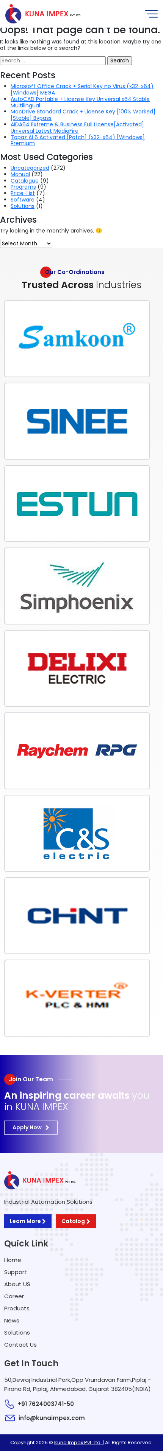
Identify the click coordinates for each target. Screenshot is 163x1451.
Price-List (23, 193)
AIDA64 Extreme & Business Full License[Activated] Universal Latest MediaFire (77, 128)
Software (22, 199)
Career (14, 1296)
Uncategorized (30, 168)
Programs (23, 187)
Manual (20, 174)
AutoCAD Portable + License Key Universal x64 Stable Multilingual (80, 102)
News (11, 1320)
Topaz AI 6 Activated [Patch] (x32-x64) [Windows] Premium (78, 140)
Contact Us (20, 1345)
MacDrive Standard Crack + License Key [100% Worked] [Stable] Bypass (83, 115)
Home (12, 1260)
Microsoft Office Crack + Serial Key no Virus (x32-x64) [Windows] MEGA (82, 89)
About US (17, 1284)
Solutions (22, 206)
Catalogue (25, 180)
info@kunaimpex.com (52, 1418)
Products (17, 1308)
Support (15, 1272)
